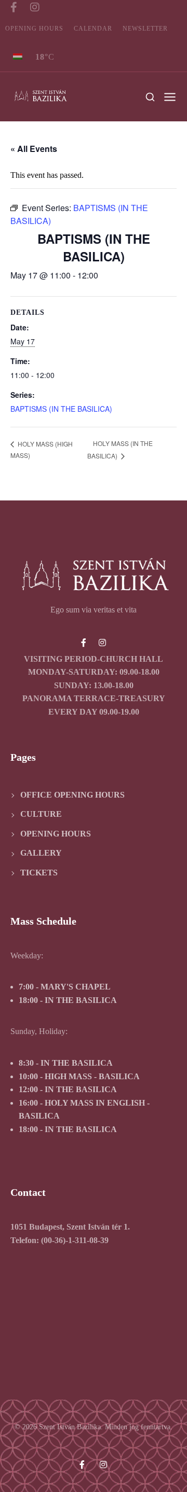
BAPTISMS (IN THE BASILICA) (61, 408)
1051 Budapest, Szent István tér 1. (70, 1226)
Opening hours (34, 28)
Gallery (41, 852)
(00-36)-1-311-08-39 (75, 1240)
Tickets (39, 872)
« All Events (33, 149)
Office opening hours (72, 794)
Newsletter (145, 28)
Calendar (93, 28)
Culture (41, 814)
